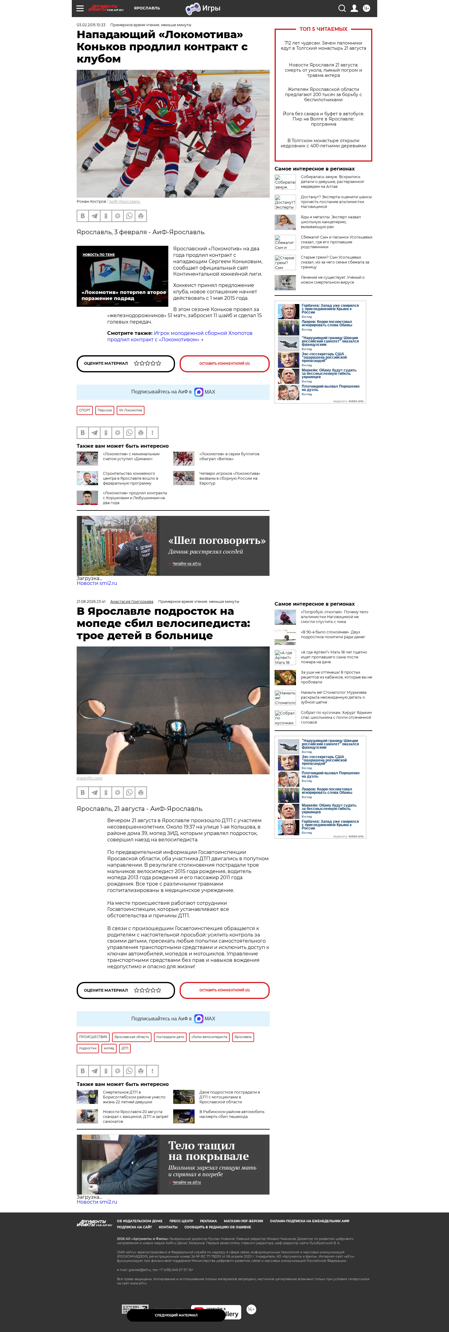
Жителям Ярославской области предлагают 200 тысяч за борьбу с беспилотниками (323, 94)
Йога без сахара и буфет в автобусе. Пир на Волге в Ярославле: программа (323, 119)
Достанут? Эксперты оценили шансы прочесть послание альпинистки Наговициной (336, 202)
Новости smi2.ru (97, 583)
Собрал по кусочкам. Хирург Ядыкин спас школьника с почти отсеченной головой (336, 717)
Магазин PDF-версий (243, 1221)
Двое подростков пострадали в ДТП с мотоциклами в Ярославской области (229, 1097)
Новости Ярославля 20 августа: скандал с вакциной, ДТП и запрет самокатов (136, 1116)
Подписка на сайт (134, 1227)
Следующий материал (176, 1315)
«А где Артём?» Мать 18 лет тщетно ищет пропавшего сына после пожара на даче (334, 657)
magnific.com (90, 778)
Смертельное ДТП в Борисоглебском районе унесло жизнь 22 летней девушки (134, 1097)
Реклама (208, 1221)
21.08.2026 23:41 (91, 601)
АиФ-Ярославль (124, 201)
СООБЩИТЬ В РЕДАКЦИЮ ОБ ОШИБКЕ (217, 1227)
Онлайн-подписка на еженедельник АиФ (309, 1221)
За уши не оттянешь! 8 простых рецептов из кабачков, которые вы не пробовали (336, 677)
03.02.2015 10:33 (91, 25)
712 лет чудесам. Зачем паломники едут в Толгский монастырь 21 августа (323, 46)
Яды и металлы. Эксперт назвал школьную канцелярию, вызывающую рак (331, 222)
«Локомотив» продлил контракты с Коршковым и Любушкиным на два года (135, 498)
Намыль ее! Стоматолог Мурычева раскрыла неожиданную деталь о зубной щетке (334, 697)
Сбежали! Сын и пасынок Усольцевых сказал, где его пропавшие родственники (336, 242)
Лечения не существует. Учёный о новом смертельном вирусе (333, 280)
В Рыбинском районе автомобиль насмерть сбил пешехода (232, 1114)
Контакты (168, 1227)
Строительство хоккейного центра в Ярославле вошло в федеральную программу (130, 478)
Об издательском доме (139, 1221)
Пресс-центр (181, 1221)
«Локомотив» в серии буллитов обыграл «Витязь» (229, 456)
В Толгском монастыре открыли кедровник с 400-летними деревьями (323, 143)
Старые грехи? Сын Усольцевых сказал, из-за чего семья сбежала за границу (335, 262)
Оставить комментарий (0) (224, 364)
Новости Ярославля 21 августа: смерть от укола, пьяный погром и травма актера (323, 70)
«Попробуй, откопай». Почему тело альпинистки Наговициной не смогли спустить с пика (334, 617)
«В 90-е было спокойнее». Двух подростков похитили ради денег (333, 634)
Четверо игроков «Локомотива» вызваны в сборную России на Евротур (229, 478)
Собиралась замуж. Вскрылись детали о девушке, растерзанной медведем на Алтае (332, 181)
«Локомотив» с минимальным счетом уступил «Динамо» (131, 456)
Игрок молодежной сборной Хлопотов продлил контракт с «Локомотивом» (180, 336)
